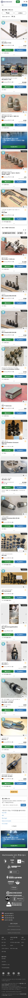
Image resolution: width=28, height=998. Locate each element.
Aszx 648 (4, 812)
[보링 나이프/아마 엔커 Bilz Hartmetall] (14, 578)
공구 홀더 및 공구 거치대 (9, 233)
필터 (8, 13)
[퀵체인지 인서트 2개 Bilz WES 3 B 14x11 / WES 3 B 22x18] (14, 103)
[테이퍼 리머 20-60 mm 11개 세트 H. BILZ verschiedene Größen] (14, 356)
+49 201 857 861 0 (8, 915)
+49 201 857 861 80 (9, 918)
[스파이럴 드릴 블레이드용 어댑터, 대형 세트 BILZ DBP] (14, 198)
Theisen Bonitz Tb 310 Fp (14, 926)
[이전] (2, 30)
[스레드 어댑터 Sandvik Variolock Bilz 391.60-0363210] (14, 505)
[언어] (24, 1)
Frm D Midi (4, 823)
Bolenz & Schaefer (6, 821)
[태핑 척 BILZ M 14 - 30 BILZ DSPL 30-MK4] (14, 763)
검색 (25, 5)
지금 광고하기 (14, 146)
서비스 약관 (5, 995)
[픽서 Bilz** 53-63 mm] (14, 393)
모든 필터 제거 (6, 16)
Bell (3, 815)
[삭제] (20, 5)
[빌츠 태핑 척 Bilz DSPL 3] (14, 651)
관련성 (20, 13)
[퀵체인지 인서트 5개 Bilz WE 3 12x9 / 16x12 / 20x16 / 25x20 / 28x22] (14, 160)
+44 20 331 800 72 (8, 913)
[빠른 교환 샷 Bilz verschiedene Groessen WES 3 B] (14, 429)
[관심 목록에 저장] (25, 42)
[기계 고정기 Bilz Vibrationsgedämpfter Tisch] (14, 614)
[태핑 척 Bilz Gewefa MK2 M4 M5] (14, 283)
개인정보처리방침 (23, 994)
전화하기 (21, 50)
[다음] (25, 30)
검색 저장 (14, 792)
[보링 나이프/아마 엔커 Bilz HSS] (14, 542)
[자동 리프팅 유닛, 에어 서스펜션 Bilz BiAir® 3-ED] (14, 67)
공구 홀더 (20, 233)
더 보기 (15, 826)
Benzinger (4, 818)
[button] (26, 1)
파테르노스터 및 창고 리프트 (14, 932)
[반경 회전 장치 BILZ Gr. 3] (14, 727)
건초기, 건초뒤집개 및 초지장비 (14, 929)
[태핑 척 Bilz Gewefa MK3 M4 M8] (14, 319)
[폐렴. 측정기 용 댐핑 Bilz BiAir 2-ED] (14, 467)
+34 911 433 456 (8, 920)
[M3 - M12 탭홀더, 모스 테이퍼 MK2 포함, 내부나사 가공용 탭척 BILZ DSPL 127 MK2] (14, 688)
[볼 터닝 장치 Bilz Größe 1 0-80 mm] (14, 246)
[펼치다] (14, 55)
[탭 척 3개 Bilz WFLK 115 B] (14, 30)
